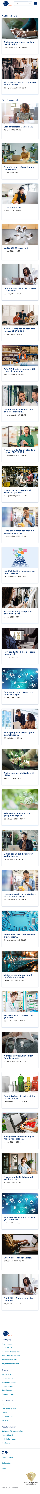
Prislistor (5, 1420)
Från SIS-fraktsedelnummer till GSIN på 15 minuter (19, 370)
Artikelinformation (9, 1439)
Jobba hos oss (7, 1386)
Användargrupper (9, 1382)
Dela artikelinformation (11, 1356)
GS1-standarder (8, 1378)
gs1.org (4, 1468)
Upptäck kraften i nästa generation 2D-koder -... (20, 572)
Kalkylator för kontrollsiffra (12, 1431)
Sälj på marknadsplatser (11, 1352)
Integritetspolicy (7, 1457)
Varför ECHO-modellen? (16, 248)
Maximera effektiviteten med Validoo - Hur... (18, 1178)
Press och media (8, 1394)
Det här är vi (6, 1374)
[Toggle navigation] (35, 3)
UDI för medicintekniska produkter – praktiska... (18, 410)
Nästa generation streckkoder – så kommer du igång (20, 895)
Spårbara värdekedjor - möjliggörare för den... (19, 1218)
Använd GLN (7, 1348)
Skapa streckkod (8, 1344)
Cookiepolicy (6, 1463)
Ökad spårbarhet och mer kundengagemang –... (19, 532)
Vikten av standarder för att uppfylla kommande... (18, 976)
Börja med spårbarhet (10, 1364)
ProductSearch (7, 1435)
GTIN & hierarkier (12, 207)
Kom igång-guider (9, 1408)
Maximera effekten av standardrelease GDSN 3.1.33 (20, 451)
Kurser (4, 1412)
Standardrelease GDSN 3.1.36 (18, 127)
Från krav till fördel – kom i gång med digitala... (17, 814)
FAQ (3, 1405)
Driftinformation (8, 1416)
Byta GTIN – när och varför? (18, 1258)
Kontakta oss (7, 1390)
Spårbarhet (6, 1443)
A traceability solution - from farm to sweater (18, 1057)
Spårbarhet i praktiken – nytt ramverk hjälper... (18, 693)
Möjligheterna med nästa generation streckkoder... (19, 1137)
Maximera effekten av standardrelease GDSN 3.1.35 (20, 330)
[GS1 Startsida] (7, 3)
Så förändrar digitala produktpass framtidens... (19, 612)
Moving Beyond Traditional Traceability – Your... (17, 491)
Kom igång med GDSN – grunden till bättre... (19, 734)
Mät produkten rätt (9, 1360)
